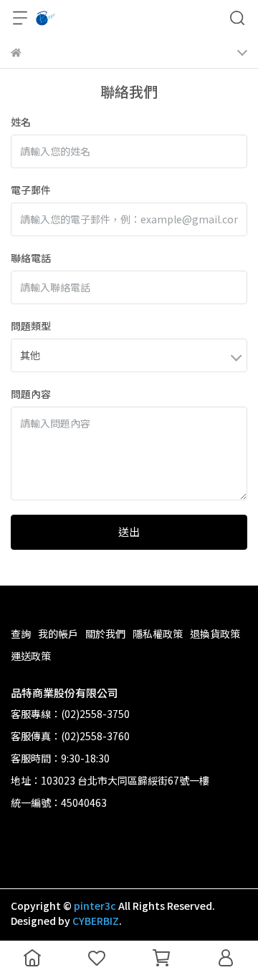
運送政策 (31, 656)
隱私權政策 (158, 633)
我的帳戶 (58, 633)
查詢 (21, 633)
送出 (129, 531)
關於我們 (105, 633)
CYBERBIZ (95, 920)
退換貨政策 (215, 633)
